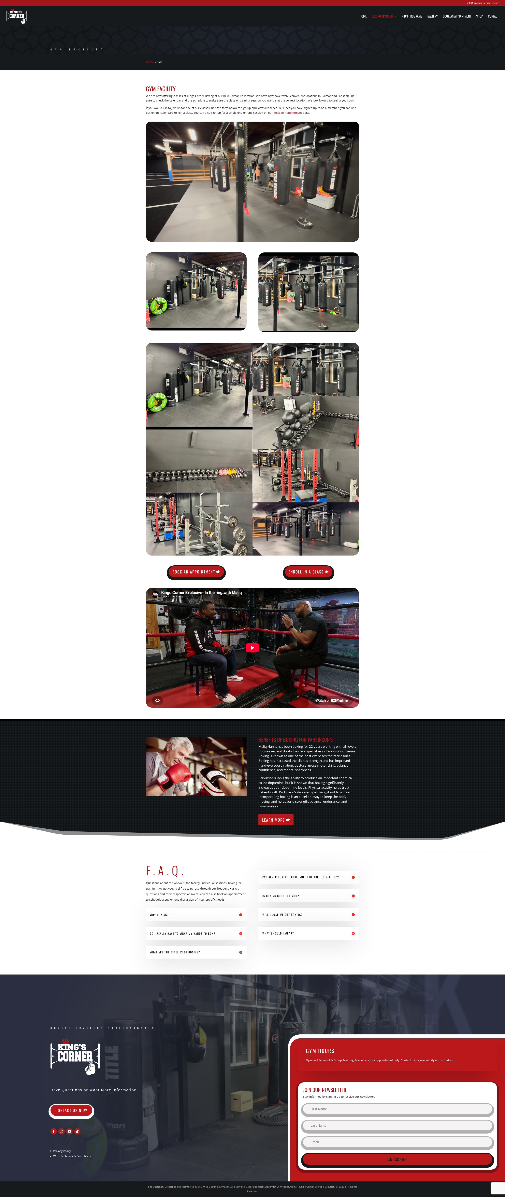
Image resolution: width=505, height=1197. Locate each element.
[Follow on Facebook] (53, 1131)
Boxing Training (382, 17)
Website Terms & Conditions (72, 1156)
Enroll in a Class (306, 572)
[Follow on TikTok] (77, 1131)
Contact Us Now (71, 1110)
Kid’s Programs (412, 17)
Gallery (432, 17)
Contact (493, 17)
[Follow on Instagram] (61, 1131)
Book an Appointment (457, 17)
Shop (479, 17)
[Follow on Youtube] (69, 1131)
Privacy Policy (62, 1151)
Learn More (273, 820)
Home (363, 17)
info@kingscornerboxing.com (483, 3)
